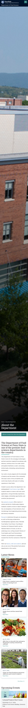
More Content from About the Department (14, 434)
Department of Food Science (10, 5)
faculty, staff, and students (14, 544)
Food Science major (15, 489)
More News (20, 681)
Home (2, 422)
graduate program (8, 502)
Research (3, 517)
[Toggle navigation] (25, 2)
